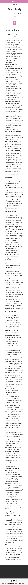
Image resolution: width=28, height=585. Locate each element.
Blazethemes (22, 583)
